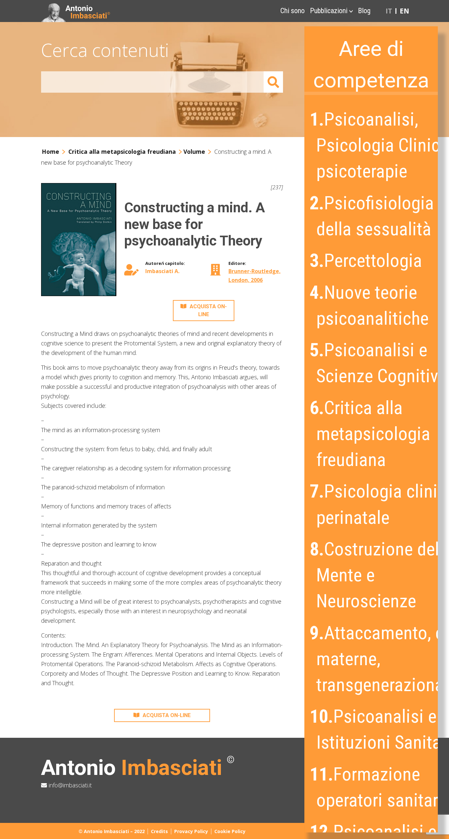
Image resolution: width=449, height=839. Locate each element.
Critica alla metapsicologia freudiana (122, 151)
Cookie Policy (230, 831)
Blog (364, 11)
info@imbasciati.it (69, 785)
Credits (159, 831)
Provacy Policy (191, 831)
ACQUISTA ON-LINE (208, 310)
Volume (194, 151)
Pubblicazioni (328, 11)
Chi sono (292, 11)
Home (50, 151)
